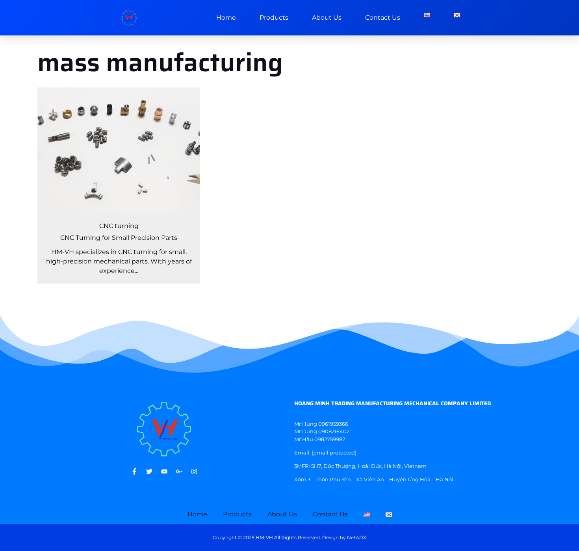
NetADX (356, 537)
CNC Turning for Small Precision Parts (118, 237)
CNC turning (119, 226)
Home (226, 17)
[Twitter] (149, 471)
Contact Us (382, 17)
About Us (326, 17)
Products (274, 17)
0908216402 (333, 431)
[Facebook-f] (134, 471)
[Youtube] (164, 471)
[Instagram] (194, 471)
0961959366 (333, 424)
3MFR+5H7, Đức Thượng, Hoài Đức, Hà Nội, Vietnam (360, 466)
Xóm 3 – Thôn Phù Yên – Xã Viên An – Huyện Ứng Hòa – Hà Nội (373, 479)
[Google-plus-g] (179, 471)
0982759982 (329, 439)
